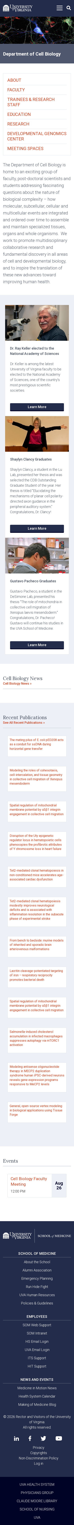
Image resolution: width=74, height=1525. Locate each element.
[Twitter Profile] (43, 1438)
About (14, 80)
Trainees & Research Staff (31, 102)
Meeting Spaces (25, 148)
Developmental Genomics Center (37, 136)
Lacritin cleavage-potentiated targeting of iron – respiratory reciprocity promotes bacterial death (36, 975)
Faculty (16, 89)
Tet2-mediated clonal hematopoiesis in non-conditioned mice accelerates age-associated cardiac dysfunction (37, 875)
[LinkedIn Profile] (16, 1438)
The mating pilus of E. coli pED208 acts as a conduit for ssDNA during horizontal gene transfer (37, 744)
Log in (38, 1463)
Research (18, 124)
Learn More (37, 407)
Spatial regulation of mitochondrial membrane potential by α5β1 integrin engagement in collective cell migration (37, 809)
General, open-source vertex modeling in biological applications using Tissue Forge (36, 1110)
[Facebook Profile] (30, 1438)
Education (19, 114)
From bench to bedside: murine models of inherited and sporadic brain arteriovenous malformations (37, 945)
